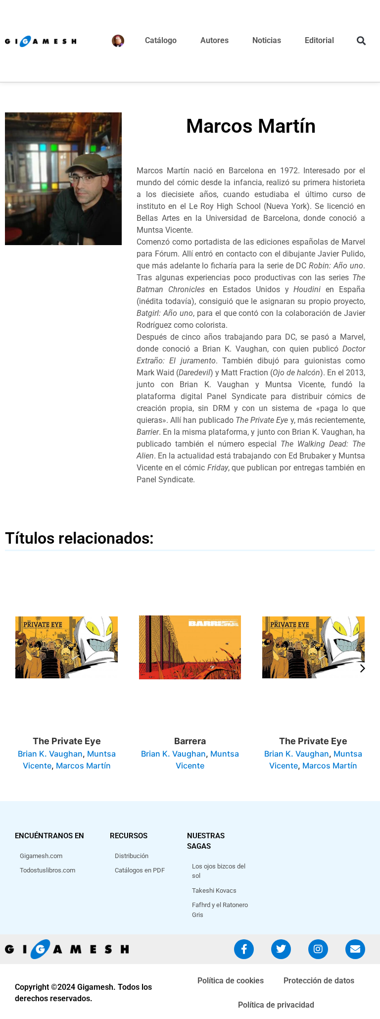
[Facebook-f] (244, 949)
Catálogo (161, 40)
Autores (214, 40)
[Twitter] (281, 949)
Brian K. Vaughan (50, 754)
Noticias (266, 40)
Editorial (319, 40)
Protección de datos (319, 980)
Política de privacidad (276, 1005)
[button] (361, 41)
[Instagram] (318, 949)
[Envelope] (355, 949)
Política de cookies (230, 980)
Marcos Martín (83, 765)
